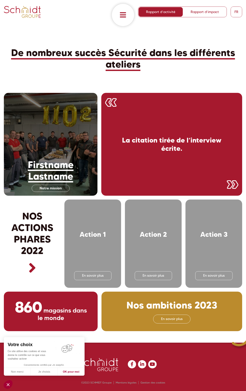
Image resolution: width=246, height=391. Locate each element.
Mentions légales (126, 382)
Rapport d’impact (205, 12)
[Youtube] (152, 364)
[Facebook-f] (132, 364)
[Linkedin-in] (142, 364)
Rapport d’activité (160, 12)
